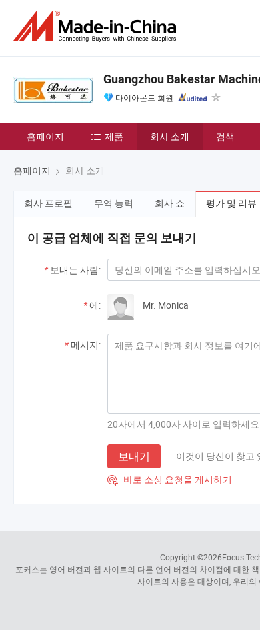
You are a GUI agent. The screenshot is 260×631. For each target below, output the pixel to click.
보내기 (134, 456)
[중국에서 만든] (97, 26)
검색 (225, 136)
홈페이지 (45, 136)
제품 (114, 136)
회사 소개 (169, 136)
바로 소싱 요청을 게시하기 (169, 479)
